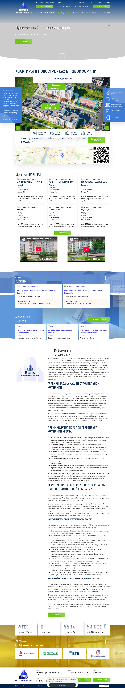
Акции (63, 13)
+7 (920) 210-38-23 (81, 6)
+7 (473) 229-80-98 (64, 6)
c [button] (62, 55)
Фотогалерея (82, 2)
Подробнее (24, 41)
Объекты (84, 13)
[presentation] (18, 128)
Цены (73, 13)
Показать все (62, 233)
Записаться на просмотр (97, 140)
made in (104, 686)
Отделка (107, 13)
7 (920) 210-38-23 (81, 139)
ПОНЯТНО (62, 685)
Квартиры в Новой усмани (45, 13)
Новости (98, 2)
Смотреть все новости (99, 319)
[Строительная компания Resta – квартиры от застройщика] (23, 8)
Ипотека (95, 13)
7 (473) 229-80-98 (65, 139)
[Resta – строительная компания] (24, 675)
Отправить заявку (101, 679)
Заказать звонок (101, 6)
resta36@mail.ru (98, 673)
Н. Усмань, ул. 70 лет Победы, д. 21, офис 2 (49, 2)
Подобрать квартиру (44, 6)
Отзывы (91, 2)
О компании (106, 2)
